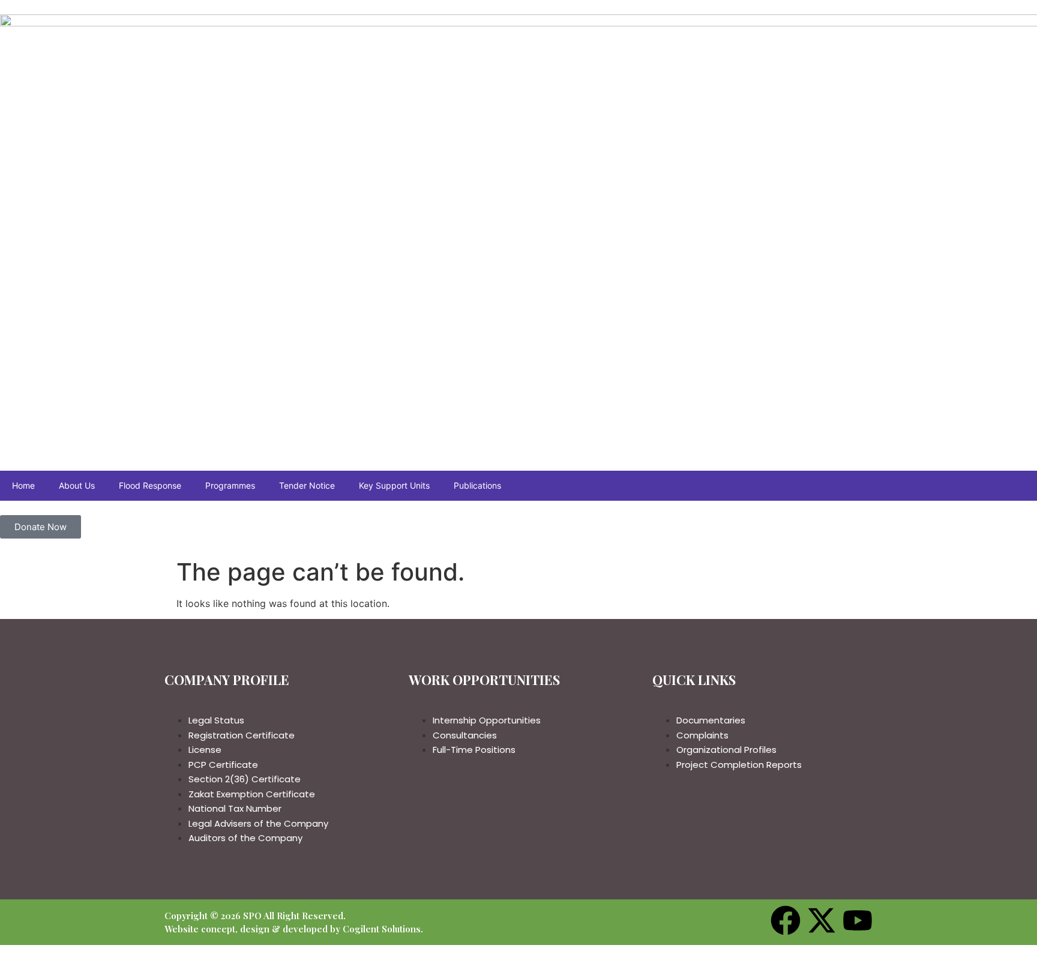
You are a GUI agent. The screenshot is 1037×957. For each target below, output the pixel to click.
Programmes (230, 485)
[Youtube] (858, 920)
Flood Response (150, 485)
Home (23, 485)
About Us (77, 485)
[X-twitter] (822, 920)
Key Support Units (394, 485)
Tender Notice (307, 485)
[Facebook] (786, 920)
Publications (477, 485)
